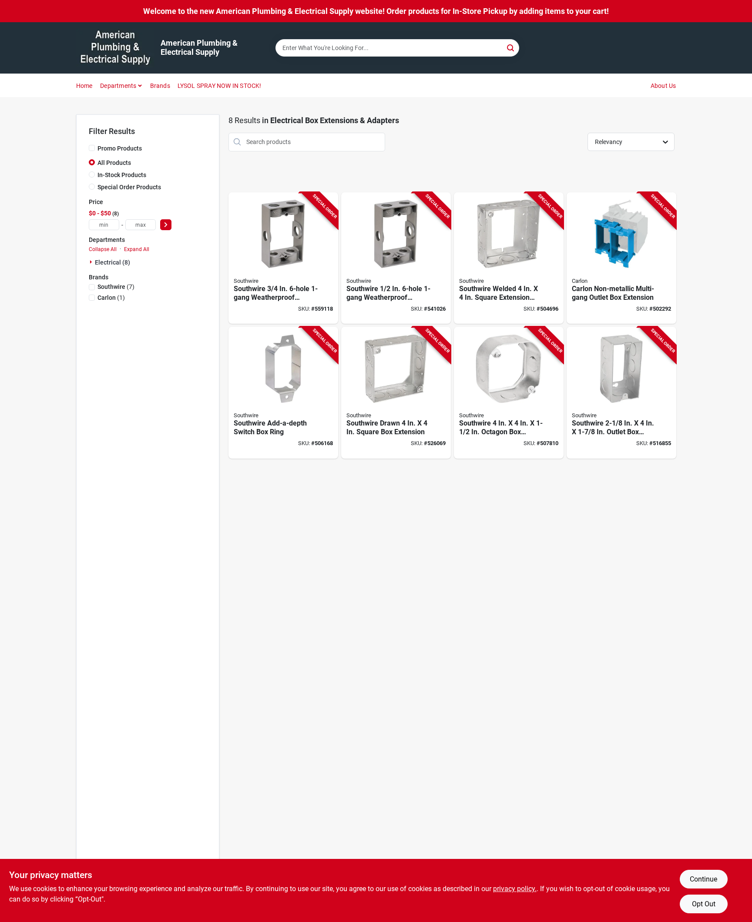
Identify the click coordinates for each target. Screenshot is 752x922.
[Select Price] (165, 224)
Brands (160, 85)
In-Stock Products (121, 175)
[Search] (511, 47)
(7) (115, 286)
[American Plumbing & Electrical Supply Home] (115, 47)
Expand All (136, 249)
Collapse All (103, 249)
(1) (111, 297)
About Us (663, 85)
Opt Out (703, 904)
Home (84, 85)
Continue (703, 879)
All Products (114, 163)
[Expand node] (92, 262)
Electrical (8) (112, 262)
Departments (118, 85)
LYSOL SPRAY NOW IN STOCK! (220, 85)
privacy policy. (515, 889)
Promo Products (119, 148)
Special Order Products (129, 187)
